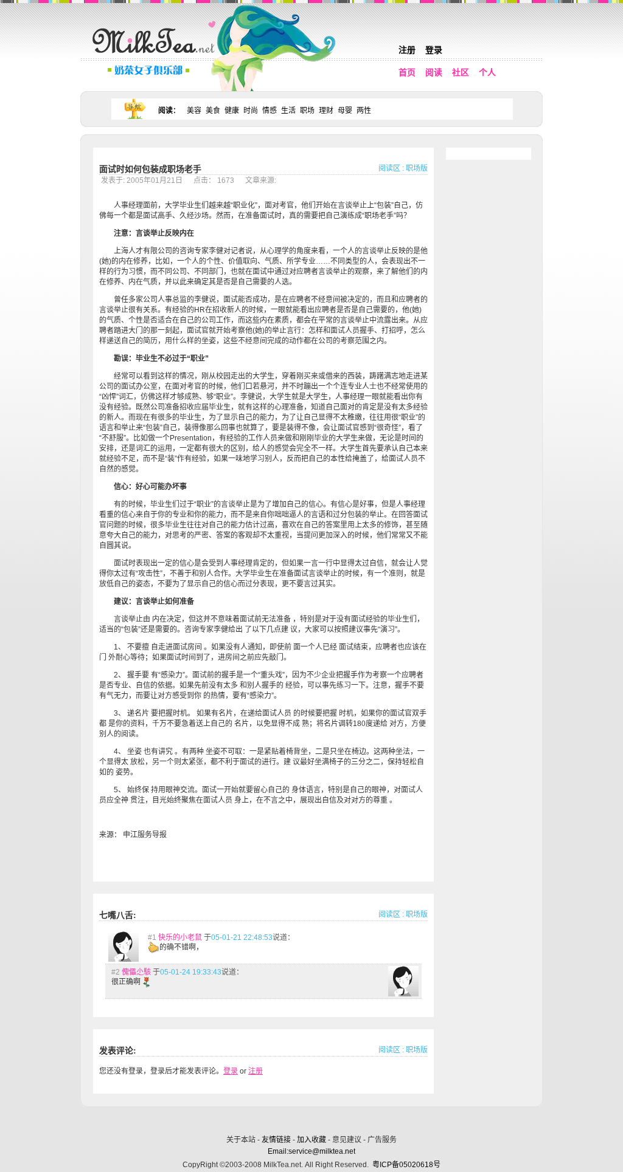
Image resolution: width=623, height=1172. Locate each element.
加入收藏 (311, 1140)
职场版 (417, 168)
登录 (433, 50)
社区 (460, 72)
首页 (407, 72)
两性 (364, 110)
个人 (487, 72)
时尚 (250, 110)
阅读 (433, 72)
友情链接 (276, 1140)
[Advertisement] (312, 1118)
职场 (307, 110)
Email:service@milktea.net (311, 1151)
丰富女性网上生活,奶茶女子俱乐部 (156, 55)
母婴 (345, 110)
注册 (407, 50)
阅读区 (389, 168)
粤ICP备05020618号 (406, 1164)
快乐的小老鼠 (180, 937)
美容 (194, 110)
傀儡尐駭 (136, 972)
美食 (213, 110)
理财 (326, 110)
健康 (231, 110)
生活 (288, 110)
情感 (269, 110)
